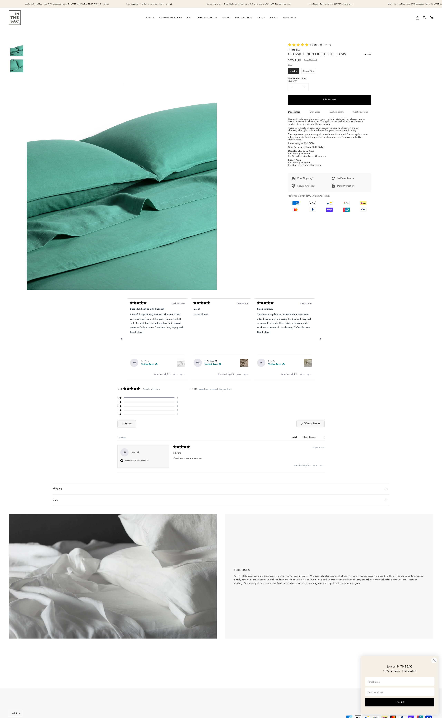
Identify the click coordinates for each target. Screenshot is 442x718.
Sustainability (337, 112)
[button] (309, 45)
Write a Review (314, 424)
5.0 (369, 54)
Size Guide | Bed (297, 78)
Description (294, 112)
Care (55, 500)
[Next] (320, 339)
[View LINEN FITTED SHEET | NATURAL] (244, 363)
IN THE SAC (294, 50)
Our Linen (315, 112)
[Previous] (121, 339)
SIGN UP (399, 702)
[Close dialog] (434, 660)
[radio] (293, 71)
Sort (295, 437)
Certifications (360, 112)
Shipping (57, 489)
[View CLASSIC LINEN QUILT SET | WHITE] (181, 363)
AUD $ (14, 713)
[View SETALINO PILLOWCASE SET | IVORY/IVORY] (308, 363)
